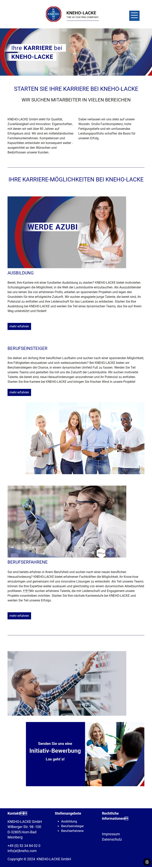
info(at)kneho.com (22, 851)
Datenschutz (112, 839)
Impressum (111, 834)
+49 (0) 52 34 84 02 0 (24, 846)
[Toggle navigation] (134, 16)
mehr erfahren (19, 326)
